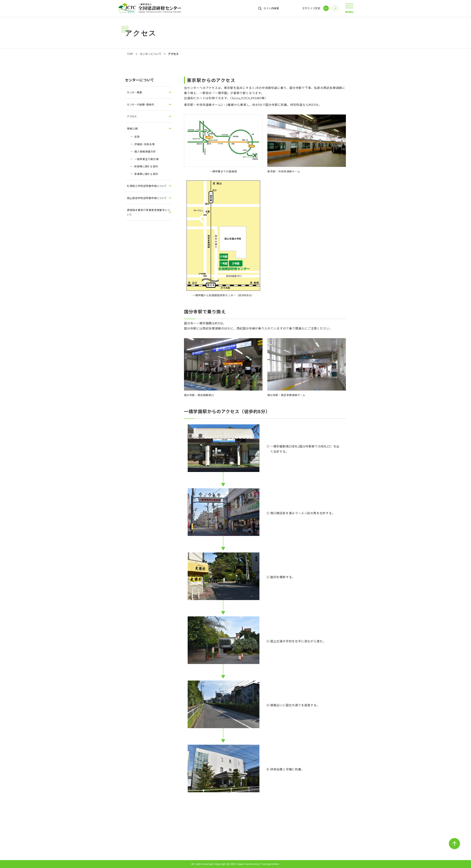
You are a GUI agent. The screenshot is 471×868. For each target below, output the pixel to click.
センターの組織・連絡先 (140, 104)
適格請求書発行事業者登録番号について (148, 212)
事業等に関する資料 (146, 174)
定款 (137, 136)
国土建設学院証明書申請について (147, 198)
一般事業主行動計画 (146, 159)
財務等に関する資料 (146, 166)
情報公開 (132, 128)
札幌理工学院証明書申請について (147, 186)
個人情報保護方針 (145, 151)
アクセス (132, 116)
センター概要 (134, 92)
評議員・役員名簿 (144, 144)
